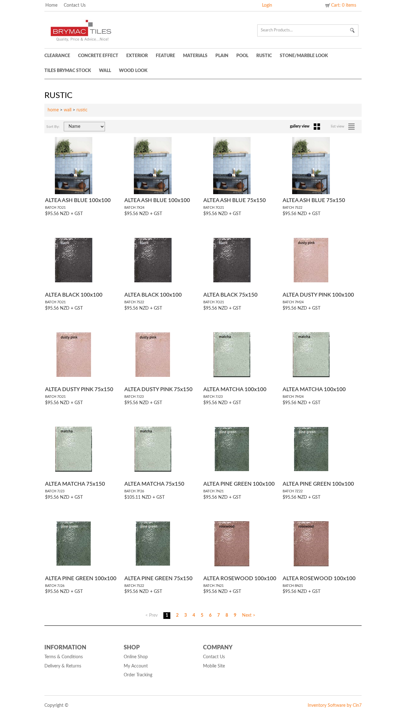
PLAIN (221, 56)
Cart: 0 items (343, 5)
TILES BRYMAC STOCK (67, 71)
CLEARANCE (57, 56)
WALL (105, 71)
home (53, 110)
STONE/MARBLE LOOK (304, 56)
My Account (136, 666)
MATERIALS (195, 56)
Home (51, 5)
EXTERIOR (137, 56)
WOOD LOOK (133, 71)
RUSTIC (264, 56)
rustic (82, 110)
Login (267, 5)
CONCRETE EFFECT (98, 56)
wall (67, 110)
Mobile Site (214, 666)
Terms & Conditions (63, 657)
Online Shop (136, 657)
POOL (242, 56)
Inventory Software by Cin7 (335, 705)
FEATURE (165, 56)
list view (338, 126)
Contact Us (75, 5)
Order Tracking (138, 675)
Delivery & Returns (62, 666)
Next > (248, 615)
